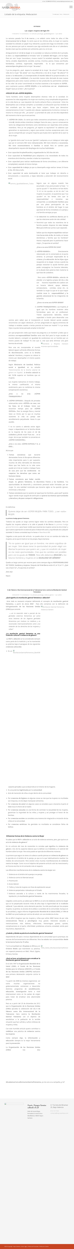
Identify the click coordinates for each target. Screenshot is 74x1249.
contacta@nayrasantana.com (59, 1113)
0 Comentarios (24, 34)
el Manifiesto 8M (44, 532)
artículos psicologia (37, 34)
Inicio (61, 14)
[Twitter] (68, 1246)
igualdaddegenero (49, 34)
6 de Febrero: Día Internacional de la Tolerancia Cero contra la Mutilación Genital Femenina (37, 591)
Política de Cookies (44, 1246)
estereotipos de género (15, 66)
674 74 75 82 (54, 1111)
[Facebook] (60, 1246)
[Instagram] (65, 1246)
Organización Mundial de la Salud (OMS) (44, 912)
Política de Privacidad (33, 1246)
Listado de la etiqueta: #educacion (21, 14)
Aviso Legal (24, 1246)
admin (60, 34)
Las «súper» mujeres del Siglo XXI (37, 31)
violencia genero (49, 595)
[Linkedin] (62, 1246)
